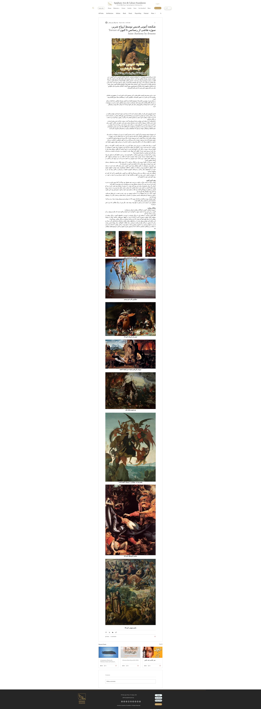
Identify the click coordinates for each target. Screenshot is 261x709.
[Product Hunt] (140, 701)
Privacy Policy (158, 700)
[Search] (93, 8)
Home (158, 695)
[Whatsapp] (122, 701)
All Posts (101, 13)
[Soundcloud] (133, 701)
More (152, 13)
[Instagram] (126, 701)
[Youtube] (128, 701)
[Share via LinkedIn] (112, 632)
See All (160, 644)
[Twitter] (137, 701)
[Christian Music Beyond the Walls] (130, 652)
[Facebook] (131, 701)
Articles (118, 13)
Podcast (146, 13)
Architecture (109, 13)
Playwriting (138, 13)
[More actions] (155, 22)
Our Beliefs (158, 698)
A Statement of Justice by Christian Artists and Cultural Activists (107, 660)
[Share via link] (116, 632)
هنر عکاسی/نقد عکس (149, 660)
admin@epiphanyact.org (128, 697)
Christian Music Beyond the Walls (130, 660)
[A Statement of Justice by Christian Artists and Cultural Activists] (108, 652)
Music (130, 13)
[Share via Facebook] (106, 632)
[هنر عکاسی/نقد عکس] (152, 652)
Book (124, 13)
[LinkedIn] (135, 701)
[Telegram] (124, 701)
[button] (101, 8)
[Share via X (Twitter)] (109, 632)
